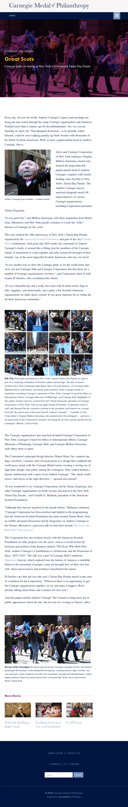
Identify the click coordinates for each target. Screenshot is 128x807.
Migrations (11, 560)
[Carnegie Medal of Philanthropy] (49, 5)
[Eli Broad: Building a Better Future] (18, 710)
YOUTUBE (74, 764)
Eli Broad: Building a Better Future (17, 724)
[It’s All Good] (79, 710)
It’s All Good (73, 722)
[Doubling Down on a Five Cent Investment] (49, 710)
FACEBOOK (55, 764)
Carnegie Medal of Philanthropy (68, 793)
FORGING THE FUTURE (19, 51)
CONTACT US (73, 753)
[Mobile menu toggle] (116, 15)
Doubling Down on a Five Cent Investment (48, 724)
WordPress (76, 796)
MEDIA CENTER (55, 753)
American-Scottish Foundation (41, 239)
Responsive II (53, 796)
